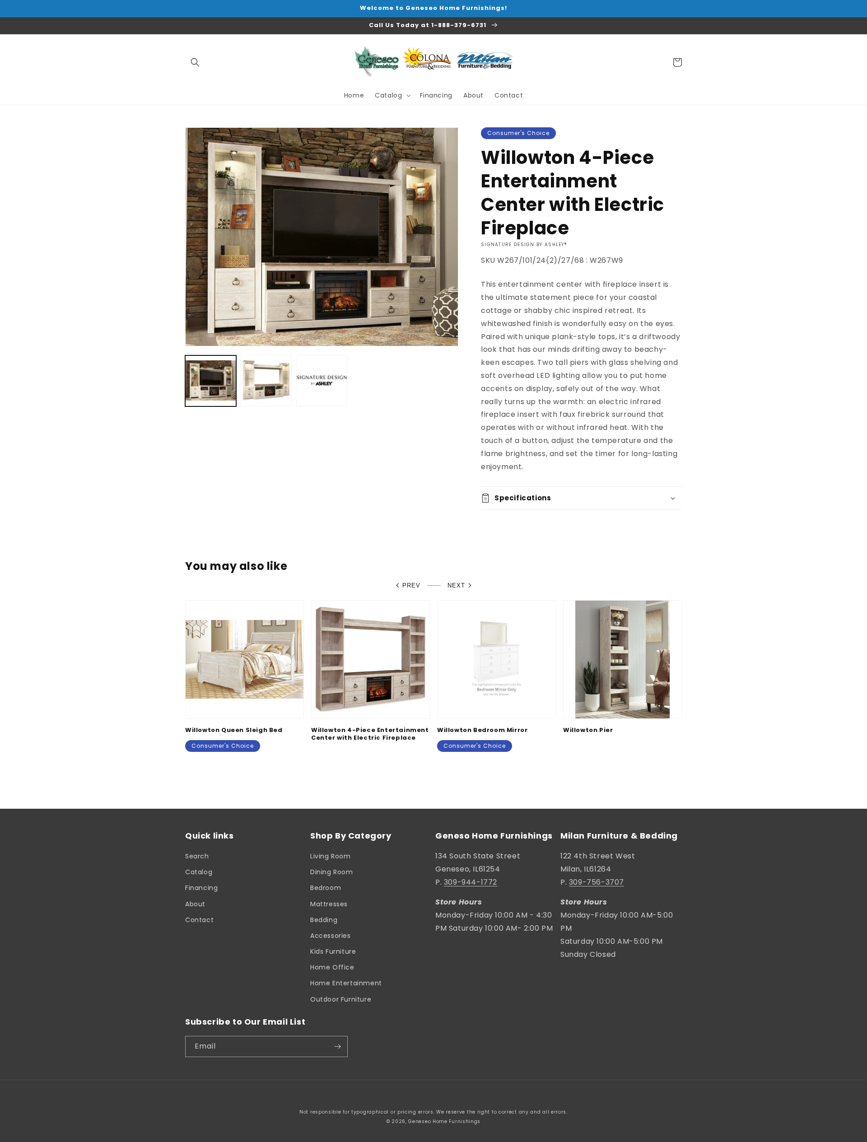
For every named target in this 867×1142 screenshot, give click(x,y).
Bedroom (325, 887)
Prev (411, 585)
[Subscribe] (337, 1046)
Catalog (198, 871)
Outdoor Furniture (340, 999)
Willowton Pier (588, 730)
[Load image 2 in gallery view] (266, 380)
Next (456, 585)
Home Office (332, 967)
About (195, 904)
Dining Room (331, 871)
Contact (199, 919)
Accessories (330, 935)
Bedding (323, 919)
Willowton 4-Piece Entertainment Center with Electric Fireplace (370, 734)
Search (197, 856)
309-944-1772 (470, 882)
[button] (195, 62)
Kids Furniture (333, 951)
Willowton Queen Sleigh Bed (234, 730)
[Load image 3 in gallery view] (321, 380)
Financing (201, 887)
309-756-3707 (596, 882)
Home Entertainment (346, 983)
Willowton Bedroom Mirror (482, 730)
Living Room (330, 856)
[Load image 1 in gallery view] (210, 380)
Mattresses (329, 904)
